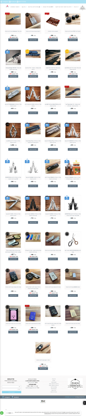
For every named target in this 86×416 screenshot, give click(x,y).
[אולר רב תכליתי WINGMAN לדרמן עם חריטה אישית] (13, 101)
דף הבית (76, 7)
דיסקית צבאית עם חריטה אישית (33, 31)
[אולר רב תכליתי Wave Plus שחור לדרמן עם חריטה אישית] (33, 134)
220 (30, 293)
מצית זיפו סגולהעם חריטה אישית (33, 323)
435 (32, 182)
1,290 (12, 145)
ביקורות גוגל (53, 388)
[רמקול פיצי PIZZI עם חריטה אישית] (72, 24)
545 (12, 182)
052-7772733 (22, 2)
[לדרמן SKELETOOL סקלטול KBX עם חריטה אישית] (52, 99)
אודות (53, 380)
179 (50, 293)
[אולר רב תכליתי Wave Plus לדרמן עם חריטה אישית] (52, 137)
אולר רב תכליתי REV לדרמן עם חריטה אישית (33, 105)
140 (42, 364)
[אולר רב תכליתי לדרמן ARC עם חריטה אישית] (13, 137)
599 (12, 218)
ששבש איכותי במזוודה (53, 31)
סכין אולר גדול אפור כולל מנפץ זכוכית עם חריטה (53, 68)
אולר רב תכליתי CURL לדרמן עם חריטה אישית (13, 214)
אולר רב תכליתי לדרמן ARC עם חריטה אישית (13, 141)
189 (30, 74)
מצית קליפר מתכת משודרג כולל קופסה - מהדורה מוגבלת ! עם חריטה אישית (13, 252)
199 (72, 72)
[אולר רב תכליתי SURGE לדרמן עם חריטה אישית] (52, 211)
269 (52, 108)
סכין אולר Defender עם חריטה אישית (13, 31)
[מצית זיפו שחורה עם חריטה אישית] (13, 284)
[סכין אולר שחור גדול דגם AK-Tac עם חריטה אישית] (72, 61)
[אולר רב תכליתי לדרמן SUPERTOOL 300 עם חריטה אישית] (13, 174)
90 (32, 35)
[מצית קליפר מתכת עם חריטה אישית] (52, 245)
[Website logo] (82, 8)
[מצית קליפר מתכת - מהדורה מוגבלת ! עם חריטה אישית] (33, 241)
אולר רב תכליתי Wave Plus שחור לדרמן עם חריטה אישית (33, 141)
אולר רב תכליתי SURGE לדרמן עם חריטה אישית (53, 214)
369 (32, 108)
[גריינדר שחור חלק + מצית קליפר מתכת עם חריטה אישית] (33, 284)
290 (52, 35)
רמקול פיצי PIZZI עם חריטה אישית (72, 31)
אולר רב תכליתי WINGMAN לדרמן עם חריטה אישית (13, 105)
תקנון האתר (53, 382)
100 (32, 255)
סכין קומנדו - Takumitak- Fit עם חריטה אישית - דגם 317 (73, 105)
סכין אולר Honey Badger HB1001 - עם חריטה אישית (13, 68)
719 (52, 218)
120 (11, 256)
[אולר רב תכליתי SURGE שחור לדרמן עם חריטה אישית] (33, 211)
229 (32, 72)
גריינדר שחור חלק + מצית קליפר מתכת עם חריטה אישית (33, 287)
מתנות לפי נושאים (47, 7)
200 (52, 291)
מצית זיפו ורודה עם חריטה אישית (13, 323)
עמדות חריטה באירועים (33, 7)
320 (12, 72)
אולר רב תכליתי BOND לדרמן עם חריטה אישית (33, 178)
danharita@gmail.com (30, 388)
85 (10, 37)
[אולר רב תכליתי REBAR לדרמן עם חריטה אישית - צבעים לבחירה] (72, 175)
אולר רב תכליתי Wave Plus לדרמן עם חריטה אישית (53, 141)
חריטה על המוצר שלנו (54, 385)
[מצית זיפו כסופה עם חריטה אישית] (52, 284)
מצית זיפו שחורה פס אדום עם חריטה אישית (53, 324)
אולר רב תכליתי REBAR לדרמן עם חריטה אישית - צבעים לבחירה (72, 178)
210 (52, 328)
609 (52, 145)
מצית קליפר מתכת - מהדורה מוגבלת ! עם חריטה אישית (33, 251)
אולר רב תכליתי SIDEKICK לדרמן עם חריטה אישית (73, 141)
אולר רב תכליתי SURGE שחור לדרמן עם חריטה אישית (33, 214)
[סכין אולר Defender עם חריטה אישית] (13, 24)
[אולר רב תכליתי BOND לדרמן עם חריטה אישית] (33, 174)
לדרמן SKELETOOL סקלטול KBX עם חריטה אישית (53, 105)
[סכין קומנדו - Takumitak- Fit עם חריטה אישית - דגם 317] (72, 97)
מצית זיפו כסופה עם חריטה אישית (53, 287)
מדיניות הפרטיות (47, 413)
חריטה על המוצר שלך (54, 384)
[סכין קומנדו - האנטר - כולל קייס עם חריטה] (33, 57)
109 (70, 37)
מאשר (9, 413)
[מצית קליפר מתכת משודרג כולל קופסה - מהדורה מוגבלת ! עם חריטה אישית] (13, 247)
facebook (13, 2)
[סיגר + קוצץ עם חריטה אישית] (43, 353)
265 (50, 37)
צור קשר (23, 7)
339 (72, 108)
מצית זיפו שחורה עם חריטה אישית (13, 287)
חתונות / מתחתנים (15, 7)
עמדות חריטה (54, 387)
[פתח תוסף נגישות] (84, 403)
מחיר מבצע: (74, 37)
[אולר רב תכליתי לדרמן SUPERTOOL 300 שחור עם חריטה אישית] (72, 211)
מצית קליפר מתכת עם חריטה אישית (53, 250)
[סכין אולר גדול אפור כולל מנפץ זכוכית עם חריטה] (52, 64)
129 (72, 35)
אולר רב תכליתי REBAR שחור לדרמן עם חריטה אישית (53, 178)
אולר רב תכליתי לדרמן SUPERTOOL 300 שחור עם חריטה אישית (73, 214)
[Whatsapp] (1, 413)
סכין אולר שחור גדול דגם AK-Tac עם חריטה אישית (73, 68)
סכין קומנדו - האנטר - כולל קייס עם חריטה (33, 68)
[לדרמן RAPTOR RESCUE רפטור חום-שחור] (72, 247)
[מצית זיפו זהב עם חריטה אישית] (72, 320)
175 (70, 74)
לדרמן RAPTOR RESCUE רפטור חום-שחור (73, 251)
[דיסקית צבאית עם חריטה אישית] (33, 28)
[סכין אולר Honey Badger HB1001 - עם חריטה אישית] (13, 64)
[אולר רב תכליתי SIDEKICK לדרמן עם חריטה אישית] (72, 137)
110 (12, 35)
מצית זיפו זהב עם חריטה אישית (73, 323)
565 (72, 255)
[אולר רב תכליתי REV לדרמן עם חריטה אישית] (33, 101)
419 (12, 108)
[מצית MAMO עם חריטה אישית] (72, 280)
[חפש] (8, 7)
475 (72, 182)
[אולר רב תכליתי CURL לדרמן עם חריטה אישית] (13, 210)
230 (12, 291)
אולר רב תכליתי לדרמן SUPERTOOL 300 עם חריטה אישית (13, 178)
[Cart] (6, 7)
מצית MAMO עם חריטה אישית (73, 287)
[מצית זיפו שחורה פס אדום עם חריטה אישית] (52, 316)
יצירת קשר (53, 390)
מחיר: (74, 35)
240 (32, 291)
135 (12, 255)
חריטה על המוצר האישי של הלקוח (63, 7)
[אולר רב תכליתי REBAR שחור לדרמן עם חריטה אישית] (52, 173)
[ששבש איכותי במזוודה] (52, 28)
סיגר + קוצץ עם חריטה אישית (43, 360)
